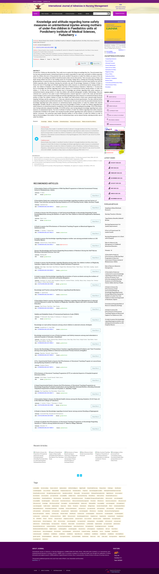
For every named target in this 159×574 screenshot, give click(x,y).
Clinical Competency (47, 521)
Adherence (55, 536)
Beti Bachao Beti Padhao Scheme (40, 528)
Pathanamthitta (55, 490)
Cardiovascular (55, 513)
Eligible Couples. (53, 528)
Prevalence (75, 505)
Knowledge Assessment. (100, 526)
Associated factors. (80, 523)
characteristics (99, 513)
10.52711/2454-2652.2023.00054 (45, 415)
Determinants (83, 505)
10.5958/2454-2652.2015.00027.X (46, 393)
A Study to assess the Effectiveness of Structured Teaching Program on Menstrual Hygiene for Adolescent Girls (64, 227)
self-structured (108, 521)
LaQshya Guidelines (51, 526)
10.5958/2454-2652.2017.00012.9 (45, 232)
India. (98, 536)
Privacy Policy (108, 74)
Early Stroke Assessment (77, 498)
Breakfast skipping (46, 523)
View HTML (96, 63)
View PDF (83, 63)
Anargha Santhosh (76, 40)
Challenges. (110, 488)
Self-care (108, 528)
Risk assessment (71, 516)
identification (118, 488)
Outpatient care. (94, 516)
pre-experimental (54, 495)
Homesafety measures (75, 121)
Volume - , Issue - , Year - (49, 59)
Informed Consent (110, 63)
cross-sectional (46, 490)
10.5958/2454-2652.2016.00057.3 (45, 294)
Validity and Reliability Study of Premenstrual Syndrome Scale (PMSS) (56, 314)
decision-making (44, 488)
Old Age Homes (91, 505)
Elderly (69, 505)
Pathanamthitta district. (38, 508)
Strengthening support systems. (54, 493)
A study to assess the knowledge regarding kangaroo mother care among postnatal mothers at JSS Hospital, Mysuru (66, 239)
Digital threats (122, 536)
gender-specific (36, 536)
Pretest (44, 518)
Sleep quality (77, 493)
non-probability (63, 495)
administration (117, 523)
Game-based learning (82, 495)
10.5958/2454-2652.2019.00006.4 (45, 308)
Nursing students (85, 493)
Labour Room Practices (79, 526)
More (80, 13)
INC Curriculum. (61, 521)
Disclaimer (108, 87)
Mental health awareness (111, 495)
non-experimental (81, 521)
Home (36, 13)
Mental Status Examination (51, 508)
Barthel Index (85, 536)
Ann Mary (84, 40)
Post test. (50, 518)
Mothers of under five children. (89, 121)
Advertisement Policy (111, 84)
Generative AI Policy (110, 69)
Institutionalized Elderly (119, 505)
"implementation (106, 518)
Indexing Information (115, 124)
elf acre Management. (47, 531)
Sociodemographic (46, 500)
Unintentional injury (64, 121)
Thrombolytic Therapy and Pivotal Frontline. (94, 498)
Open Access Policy (110, 67)
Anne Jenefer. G (50, 40)
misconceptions (118, 493)
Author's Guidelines (114, 101)
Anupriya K (96, 40)
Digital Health (82, 488)
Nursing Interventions (65, 536)
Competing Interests (110, 59)
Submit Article (120, 13)
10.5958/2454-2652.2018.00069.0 (45, 270)
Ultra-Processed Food (54, 503)
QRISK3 (64, 516)
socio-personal (117, 521)
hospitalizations (100, 528)
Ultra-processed (122, 500)
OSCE (55, 521)
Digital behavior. (109, 493)
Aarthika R (58, 40)
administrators (36, 523)
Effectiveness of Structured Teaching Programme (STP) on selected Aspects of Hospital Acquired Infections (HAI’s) (65, 374)
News (87, 13)
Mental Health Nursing (92, 488)
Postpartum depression (66, 490)
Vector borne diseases (65, 500)
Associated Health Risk (74, 503)
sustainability (36, 488)
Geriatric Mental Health (102, 505)
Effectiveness (101, 500)
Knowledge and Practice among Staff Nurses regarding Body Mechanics (57, 290)
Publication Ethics (110, 76)
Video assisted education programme (80, 500)
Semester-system (97, 518)
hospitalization (120, 516)
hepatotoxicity (103, 516)
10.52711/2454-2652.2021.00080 (45, 47)
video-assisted (109, 498)
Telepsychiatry (102, 488)
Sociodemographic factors (83, 516)
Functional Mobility (76, 536)
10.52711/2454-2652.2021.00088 (45, 405)
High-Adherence (78, 533)
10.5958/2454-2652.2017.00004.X (46, 427)
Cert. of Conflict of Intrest (116, 115)
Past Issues (45, 13)
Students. (48, 513)
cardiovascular (81, 513)
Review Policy (108, 80)
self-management (91, 528)
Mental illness (92, 495)
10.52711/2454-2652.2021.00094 (45, 284)
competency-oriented (68, 518)
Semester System (37, 521)
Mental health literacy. (47, 498)
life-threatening (57, 498)
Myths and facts (100, 495)
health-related (47, 505)
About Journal (37, 1)
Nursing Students (89, 526)
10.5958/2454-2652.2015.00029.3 (45, 329)
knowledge (107, 531)
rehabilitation (46, 533)
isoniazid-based (111, 516)
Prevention (55, 121)
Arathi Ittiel (36, 42)
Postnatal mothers (77, 490)
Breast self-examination (38, 513)
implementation (63, 488)
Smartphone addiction (67, 493)
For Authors (70, 13)
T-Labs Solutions (115, 572)
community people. (37, 533)
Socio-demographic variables (96, 490)
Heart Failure (114, 528)
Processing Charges (113, 120)
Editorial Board (57, 13)
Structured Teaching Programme (112, 510)
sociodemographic (37, 490)
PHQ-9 (110, 505)
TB (33, 518)
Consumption (64, 503)
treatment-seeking (86, 531)
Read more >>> (122, 50)
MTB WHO (38, 518)
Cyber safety (104, 536)
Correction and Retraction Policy (113, 82)
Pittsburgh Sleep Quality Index (97, 493)
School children (36, 498)
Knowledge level (37, 539)
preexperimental (65, 510)
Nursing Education (116, 518)
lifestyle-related (64, 513)
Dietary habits (71, 523)
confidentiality (90, 523)
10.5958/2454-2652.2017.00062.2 (45, 343)
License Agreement (110, 65)
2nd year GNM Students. (71, 508)
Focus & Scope (109, 61)
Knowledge (44, 121)
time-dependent (66, 498)
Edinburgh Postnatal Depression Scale (112, 490)
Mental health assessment (39, 493)
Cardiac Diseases (37, 531)
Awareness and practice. (111, 500)
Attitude (50, 121)
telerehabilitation (119, 533)
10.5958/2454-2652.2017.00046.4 (45, 355)
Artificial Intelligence (73, 488)
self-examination (100, 508)
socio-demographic (118, 498)
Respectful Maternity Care (39, 526)
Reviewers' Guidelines (111, 78)
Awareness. (45, 539)
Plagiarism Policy (109, 71)
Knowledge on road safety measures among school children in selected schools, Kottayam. (63, 325)
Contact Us (46, 1)
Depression (63, 505)
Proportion (85, 490)
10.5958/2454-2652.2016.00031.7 (45, 244)
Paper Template (113, 106)
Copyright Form (113, 110)
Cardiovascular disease (55, 516)
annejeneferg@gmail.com (44, 44)
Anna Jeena (90, 40)
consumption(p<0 (120, 503)
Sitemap (68, 570)
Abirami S (68, 40)
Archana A (42, 42)
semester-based (58, 518)
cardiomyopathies (62, 528)
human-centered (54, 488)
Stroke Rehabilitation (46, 536)
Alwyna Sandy (42, 40)
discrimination (36, 495)
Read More (95, 195)
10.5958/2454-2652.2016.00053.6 (45, 206)
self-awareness (82, 508)
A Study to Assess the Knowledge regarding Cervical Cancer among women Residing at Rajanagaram (66, 411)
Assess (101, 531)
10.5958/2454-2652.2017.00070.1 (45, 367)
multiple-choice (72, 495)
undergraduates (91, 521)
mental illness (115, 531)
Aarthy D (63, 40)
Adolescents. (84, 503)
